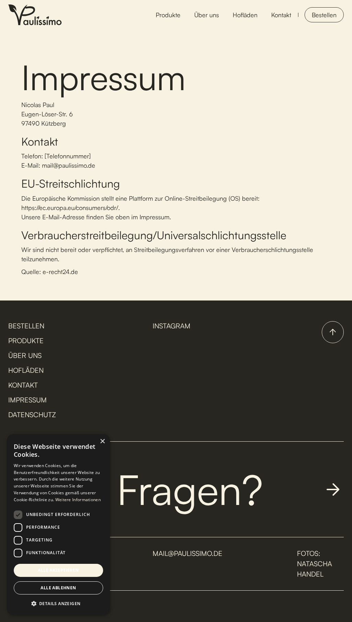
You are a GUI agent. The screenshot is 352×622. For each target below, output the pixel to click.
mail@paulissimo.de (187, 553)
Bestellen (324, 15)
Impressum (27, 400)
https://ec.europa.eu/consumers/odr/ (69, 207)
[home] (35, 14)
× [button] (102, 441)
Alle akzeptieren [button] (58, 570)
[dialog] (58, 524)
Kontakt (281, 15)
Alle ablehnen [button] (58, 588)
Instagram (171, 325)
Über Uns (25, 355)
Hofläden (245, 15)
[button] (58, 603)
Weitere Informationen (78, 500)
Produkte (168, 15)
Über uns (206, 15)
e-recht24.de (60, 271)
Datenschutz (32, 414)
